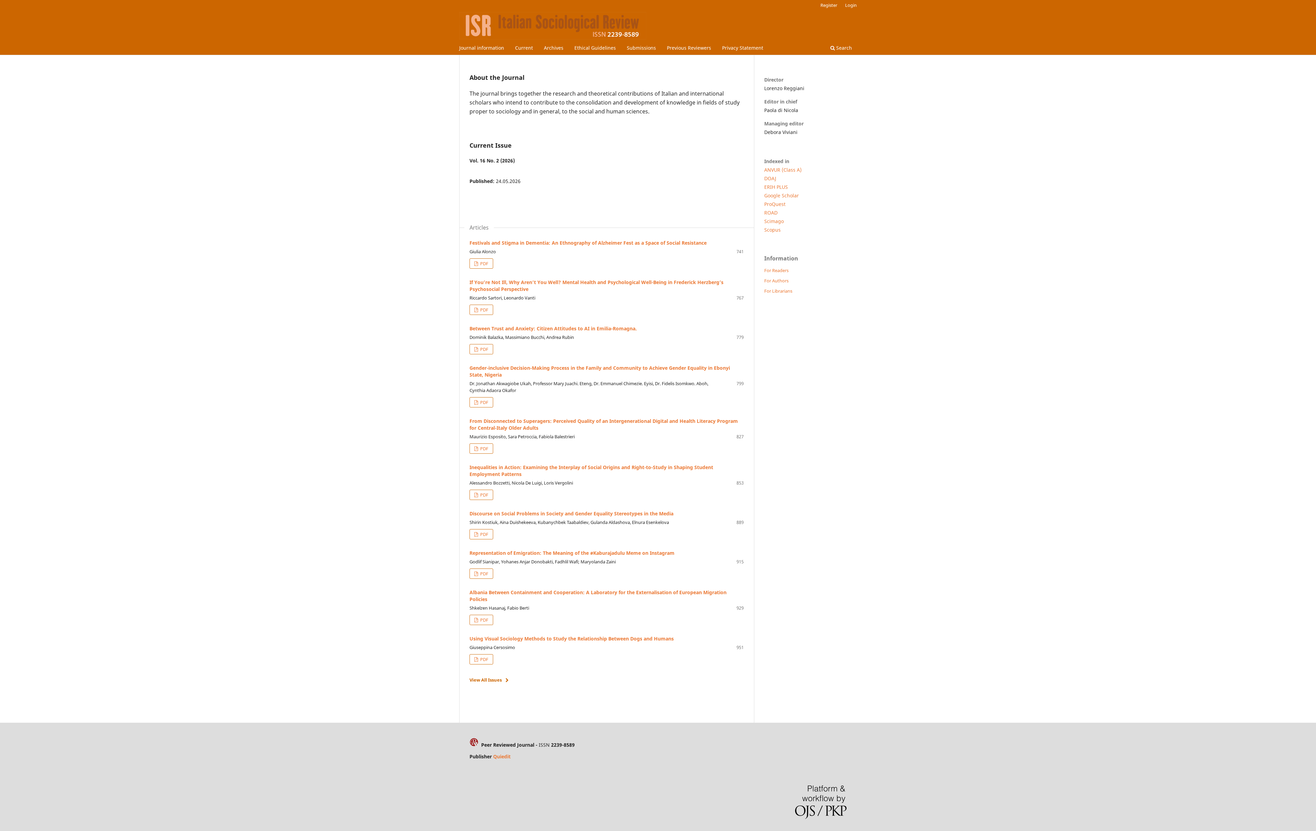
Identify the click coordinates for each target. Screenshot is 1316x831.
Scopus (772, 230)
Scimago (774, 221)
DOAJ (770, 178)
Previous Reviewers (689, 48)
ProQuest (774, 204)
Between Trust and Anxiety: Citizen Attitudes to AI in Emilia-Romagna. (553, 328)
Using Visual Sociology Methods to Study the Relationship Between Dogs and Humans (572, 638)
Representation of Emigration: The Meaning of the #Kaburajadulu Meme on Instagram (572, 553)
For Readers (776, 270)
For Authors (776, 281)
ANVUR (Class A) (783, 170)
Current (524, 48)
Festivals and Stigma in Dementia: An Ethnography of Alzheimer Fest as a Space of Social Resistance (588, 243)
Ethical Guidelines (595, 48)
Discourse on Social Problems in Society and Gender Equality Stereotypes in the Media (571, 513)
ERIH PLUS (776, 187)
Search (843, 48)
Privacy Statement (742, 48)
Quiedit (502, 756)
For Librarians (778, 291)
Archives (553, 48)
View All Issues (486, 680)
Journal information (481, 48)
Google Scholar (781, 195)
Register (828, 5)
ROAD (771, 212)
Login (851, 5)
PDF (483, 263)
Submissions (641, 48)
